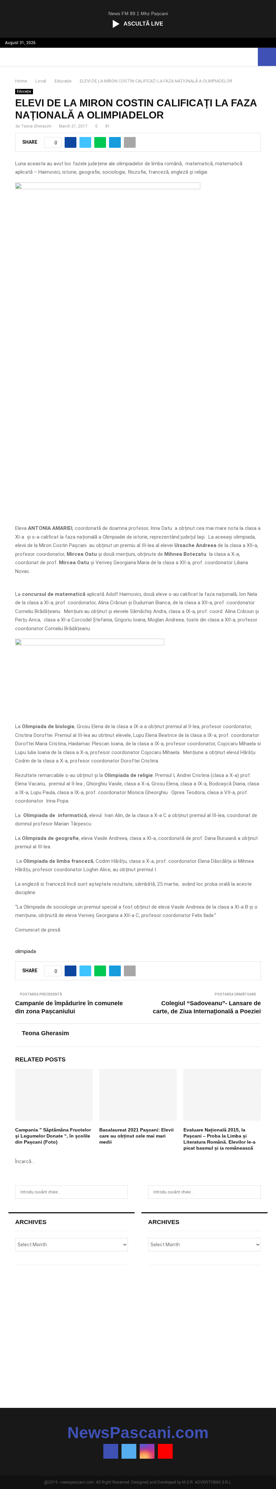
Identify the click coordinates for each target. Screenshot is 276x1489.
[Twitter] (129, 1451)
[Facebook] (110, 1451)
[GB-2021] (89, 644)
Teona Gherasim (36, 126)
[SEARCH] (121, 1192)
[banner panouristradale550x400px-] (107, 187)
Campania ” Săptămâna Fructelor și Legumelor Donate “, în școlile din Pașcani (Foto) (53, 1136)
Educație (24, 91)
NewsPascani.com (138, 1433)
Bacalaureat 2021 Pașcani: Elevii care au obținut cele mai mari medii (136, 1136)
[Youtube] (165, 1451)
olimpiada (25, 951)
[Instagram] (147, 1451)
